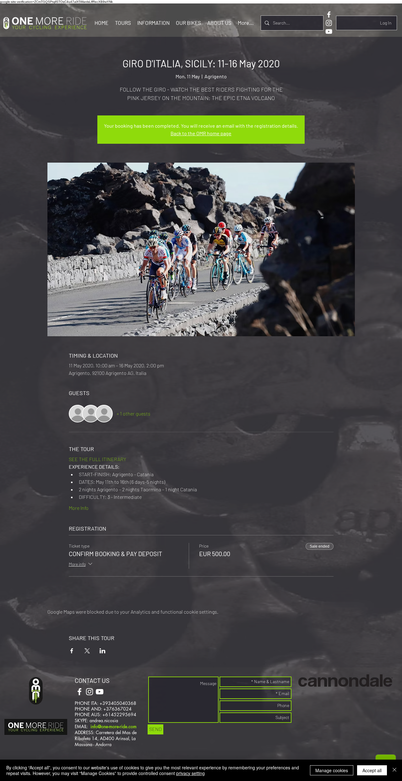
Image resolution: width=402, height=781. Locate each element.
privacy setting (190, 773)
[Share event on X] (87, 650)
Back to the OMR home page (201, 133)
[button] (122, 22)
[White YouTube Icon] (329, 31)
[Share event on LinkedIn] (103, 650)
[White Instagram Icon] (329, 23)
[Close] (394, 770)
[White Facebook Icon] (329, 14)
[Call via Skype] (120, 692)
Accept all (372, 770)
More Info (79, 508)
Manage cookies (331, 770)
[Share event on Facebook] (72, 650)
